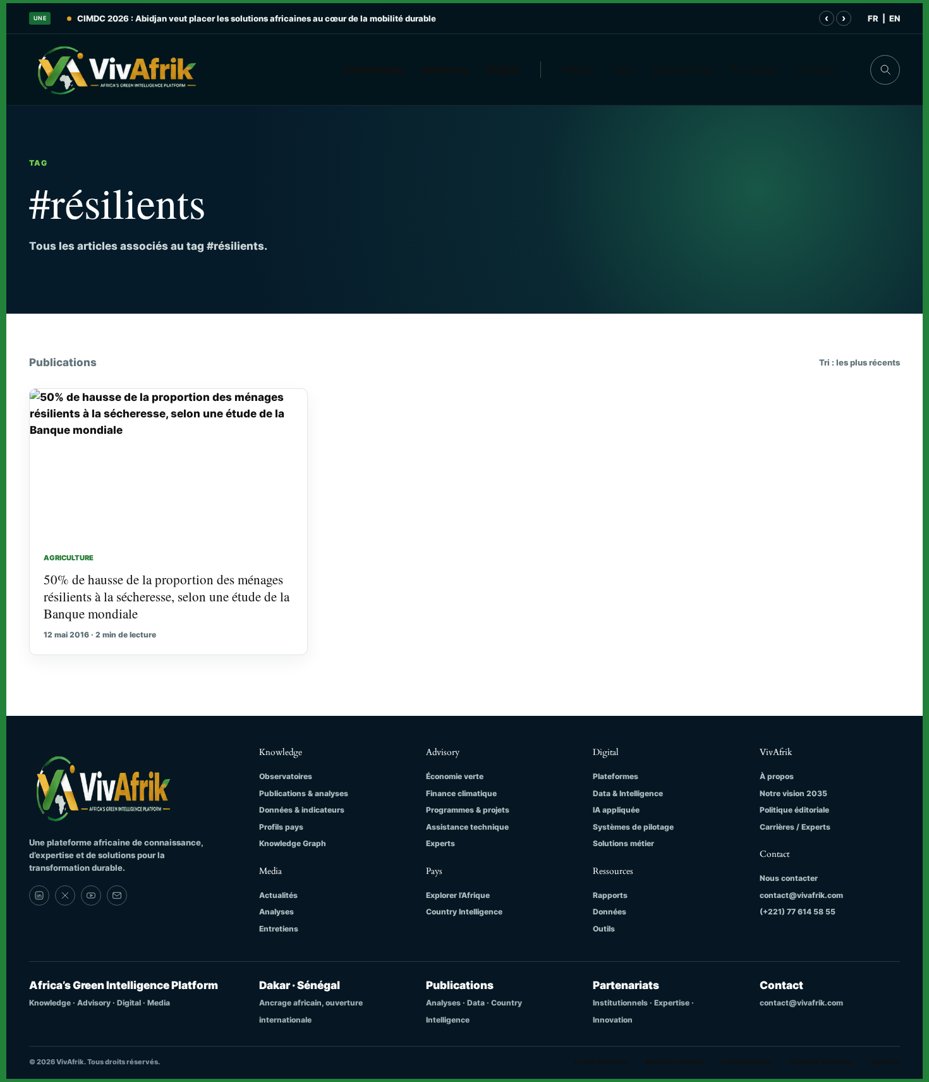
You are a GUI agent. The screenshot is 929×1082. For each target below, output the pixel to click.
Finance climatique (461, 793)
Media (578, 69)
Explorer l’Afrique (458, 895)
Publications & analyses (303, 793)
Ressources (683, 69)
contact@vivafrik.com (801, 895)
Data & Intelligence (628, 793)
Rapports (610, 895)
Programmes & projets (467, 810)
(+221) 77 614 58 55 (797, 911)
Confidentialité (746, 1061)
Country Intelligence (464, 911)
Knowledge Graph (292, 843)
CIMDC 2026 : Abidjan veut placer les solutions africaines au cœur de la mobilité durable (256, 18)
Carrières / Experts (795, 827)
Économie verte (454, 776)
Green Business (601, 1061)
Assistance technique (467, 827)
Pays (623, 69)
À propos (754, 69)
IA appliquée (616, 810)
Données (609, 911)
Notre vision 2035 (793, 793)
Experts (440, 843)
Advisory (445, 69)
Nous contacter (789, 878)
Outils (604, 928)
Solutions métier (623, 843)
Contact (815, 69)
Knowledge (374, 69)
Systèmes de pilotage (633, 827)
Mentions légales (674, 1061)
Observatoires (285, 776)
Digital (503, 69)
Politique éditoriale (794, 810)
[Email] (117, 895)
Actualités (278, 895)
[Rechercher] (885, 70)
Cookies (885, 1061)
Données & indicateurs (301, 810)
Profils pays (281, 827)
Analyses (276, 911)
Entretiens (278, 928)
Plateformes (615, 776)
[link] (39, 895)
